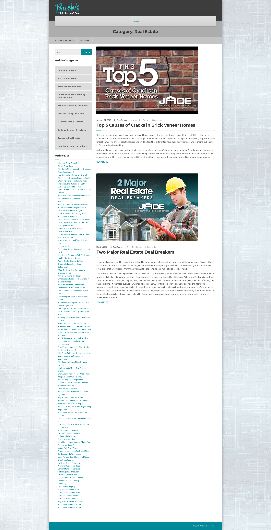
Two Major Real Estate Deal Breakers (135, 252)
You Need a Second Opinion (69, 258)
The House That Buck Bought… (71, 210)
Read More (102, 161)
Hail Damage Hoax (65, 231)
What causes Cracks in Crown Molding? (74, 178)
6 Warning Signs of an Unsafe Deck (72, 181)
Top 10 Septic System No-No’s (70, 261)
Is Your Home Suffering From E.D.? (72, 207)
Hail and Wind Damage (67, 436)
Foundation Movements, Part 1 (71, 507)
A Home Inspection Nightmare (70, 379)
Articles (134, 120)
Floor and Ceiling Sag (67, 486)
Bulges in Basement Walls (68, 489)
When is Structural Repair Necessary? (73, 204)
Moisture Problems (68, 78)
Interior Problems (67, 70)
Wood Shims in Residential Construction (74, 329)
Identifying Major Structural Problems (73, 338)
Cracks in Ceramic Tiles (67, 474)
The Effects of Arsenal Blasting (71, 228)
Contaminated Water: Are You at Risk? (73, 287)
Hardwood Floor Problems (69, 463)
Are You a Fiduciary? (66, 246)
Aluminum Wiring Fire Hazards (70, 466)
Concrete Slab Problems (70, 122)
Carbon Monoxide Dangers (69, 469)
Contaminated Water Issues (69, 454)
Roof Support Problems (68, 430)
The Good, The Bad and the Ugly (71, 184)
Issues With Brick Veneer (68, 448)
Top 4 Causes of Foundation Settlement (74, 219)
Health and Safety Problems (72, 146)
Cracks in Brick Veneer (67, 498)
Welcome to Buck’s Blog (64, 40)
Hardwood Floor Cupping (68, 480)
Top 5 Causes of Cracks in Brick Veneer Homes (145, 125)
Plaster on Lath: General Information (73, 382)
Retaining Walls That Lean (68, 471)
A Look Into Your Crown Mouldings (72, 323)
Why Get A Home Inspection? (70, 501)
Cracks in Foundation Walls (69, 492)
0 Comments (157, 120)
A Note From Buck (65, 166)
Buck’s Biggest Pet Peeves (69, 186)
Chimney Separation (66, 439)
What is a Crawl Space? (67, 163)
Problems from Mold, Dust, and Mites (73, 451)
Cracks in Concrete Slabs (68, 495)
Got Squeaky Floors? (66, 225)
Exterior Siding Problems (71, 114)
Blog (129, 247)
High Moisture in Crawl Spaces (70, 477)
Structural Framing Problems (73, 105)
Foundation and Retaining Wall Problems (71, 96)
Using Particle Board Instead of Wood (73, 457)
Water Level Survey (66, 385)
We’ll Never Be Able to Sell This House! (74, 255)
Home (136, 21)
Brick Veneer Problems (69, 86)
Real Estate (84, 40)
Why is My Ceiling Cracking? (69, 276)
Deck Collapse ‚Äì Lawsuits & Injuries (73, 222)
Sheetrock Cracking (66, 460)
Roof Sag (62, 483)
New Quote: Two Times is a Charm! (72, 175)
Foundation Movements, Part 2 (71, 504)
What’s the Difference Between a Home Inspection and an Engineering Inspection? (74, 356)
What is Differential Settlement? (71, 284)
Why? (60, 201)
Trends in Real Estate (69, 138)
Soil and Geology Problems (72, 130)
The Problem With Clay (67, 388)
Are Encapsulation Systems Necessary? (74, 326)
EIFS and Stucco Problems (69, 433)
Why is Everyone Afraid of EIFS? (71, 397)
